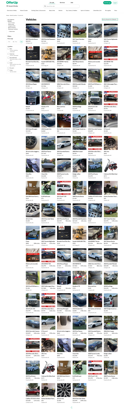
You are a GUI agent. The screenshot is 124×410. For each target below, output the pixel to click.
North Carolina (13, 15)
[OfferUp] (12, 2)
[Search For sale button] (45, 6)
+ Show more (12, 31)
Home (7, 15)
